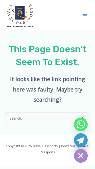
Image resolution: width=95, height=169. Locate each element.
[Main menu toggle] (84, 15)
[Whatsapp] (81, 124)
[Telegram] (81, 140)
